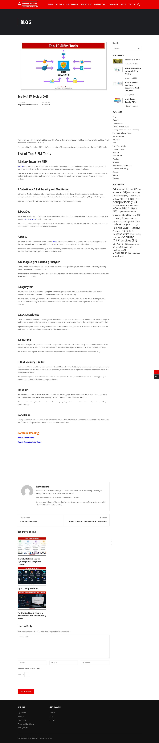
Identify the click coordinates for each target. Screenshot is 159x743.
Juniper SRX (131, 218)
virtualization (122, 252)
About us (21, 716)
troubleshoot (119, 250)
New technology (126, 223)
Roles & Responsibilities (123, 232)
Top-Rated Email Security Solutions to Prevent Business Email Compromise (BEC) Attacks (32, 616)
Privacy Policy (22, 728)
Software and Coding (120, 169)
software (120, 243)
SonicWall (132, 244)
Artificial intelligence (125, 189)
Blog (50, 4)
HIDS (55, 241)
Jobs (122, 4)
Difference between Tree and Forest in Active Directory (133, 71)
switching (128, 247)
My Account (22, 713)
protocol (133, 227)
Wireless (116, 178)
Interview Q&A (99, 4)
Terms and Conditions (26, 724)
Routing (116, 159)
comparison (125, 202)
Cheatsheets (72, 4)
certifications (133, 192)
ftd (119, 212)
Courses (52, 713)
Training (113, 4)
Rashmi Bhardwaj (42, 486)
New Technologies (119, 146)
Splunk (20, 166)
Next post (103, 518)
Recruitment (117, 156)
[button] (111, 544)
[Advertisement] (64, 123)
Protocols (119, 231)
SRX (138, 244)
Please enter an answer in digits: (30, 668)
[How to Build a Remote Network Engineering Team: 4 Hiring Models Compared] (32, 546)
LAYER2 (116, 222)
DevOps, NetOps (31, 219)
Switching (116, 175)
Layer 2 (123, 222)
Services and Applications (30, 105)
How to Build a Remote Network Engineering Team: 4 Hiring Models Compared (29, 562)
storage (118, 247)
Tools (131, 4)
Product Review (118, 149)
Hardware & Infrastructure (122, 133)
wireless (119, 256)
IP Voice (133, 215)
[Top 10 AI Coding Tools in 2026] (32, 576)
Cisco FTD (121, 199)
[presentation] (111, 541)
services (129, 240)
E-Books (52, 720)
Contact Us (22, 720)
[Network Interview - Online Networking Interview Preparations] (28, 4)
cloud (134, 198)
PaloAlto (120, 227)
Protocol (116, 152)
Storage (115, 172)
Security (116, 162)
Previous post (25, 518)
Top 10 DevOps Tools (26, 438)
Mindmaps (85, 4)
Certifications (118, 123)
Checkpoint (120, 195)
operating (134, 225)
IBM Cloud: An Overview (28, 521)
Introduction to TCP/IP (132, 60)
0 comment (46, 105)
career (121, 192)
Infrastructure (128, 211)
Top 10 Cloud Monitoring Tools (29, 442)
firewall (121, 208)
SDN (119, 238)
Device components (120, 205)
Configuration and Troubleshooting (126, 130)
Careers (115, 120)
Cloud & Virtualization (121, 126)
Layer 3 (130, 221)
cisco (131, 196)
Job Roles (116, 139)
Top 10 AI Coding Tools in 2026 (28, 588)
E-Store (59, 4)
